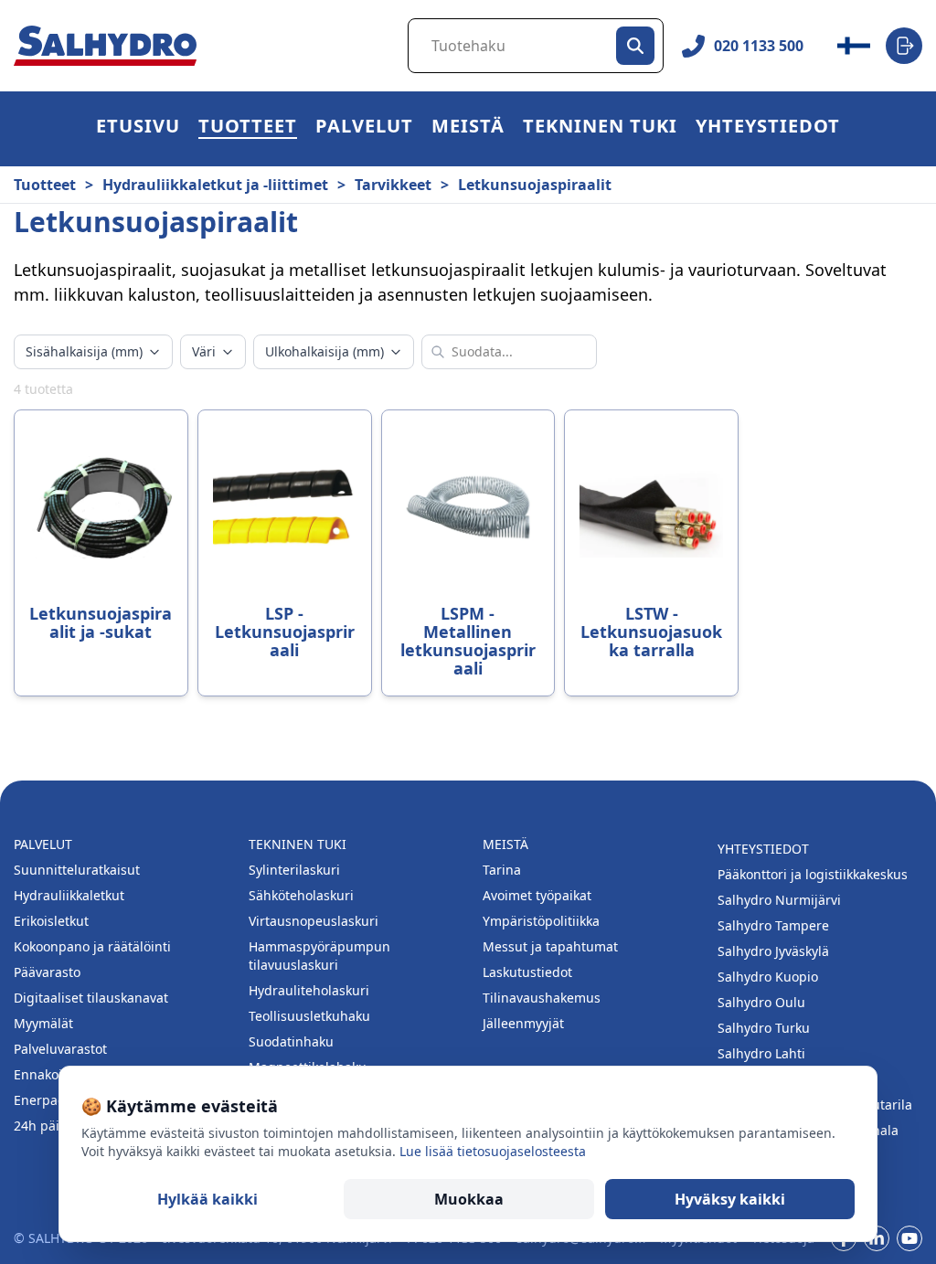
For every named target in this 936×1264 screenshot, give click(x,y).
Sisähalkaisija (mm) (84, 351)
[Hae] (635, 46)
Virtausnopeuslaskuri (313, 920)
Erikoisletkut (51, 920)
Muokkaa (469, 1199)
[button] (247, 128)
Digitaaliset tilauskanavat (91, 997)
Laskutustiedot (527, 972)
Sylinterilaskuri (294, 869)
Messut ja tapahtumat (550, 946)
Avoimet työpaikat (537, 895)
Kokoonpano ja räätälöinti (92, 946)
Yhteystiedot (768, 128)
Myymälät (43, 1023)
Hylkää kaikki (207, 1199)
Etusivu (138, 128)
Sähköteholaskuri (301, 895)
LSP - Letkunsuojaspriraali (285, 631)
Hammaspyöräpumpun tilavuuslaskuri (319, 955)
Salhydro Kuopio (768, 976)
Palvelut (364, 128)
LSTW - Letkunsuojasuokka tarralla (651, 631)
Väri (204, 351)
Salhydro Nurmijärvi (779, 899)
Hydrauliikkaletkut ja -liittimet (215, 185)
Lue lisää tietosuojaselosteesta (492, 1151)
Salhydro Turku (764, 1027)
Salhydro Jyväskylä (773, 951)
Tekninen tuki (600, 128)
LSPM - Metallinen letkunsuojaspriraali (468, 640)
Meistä (468, 128)
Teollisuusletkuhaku (309, 1016)
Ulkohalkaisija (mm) (324, 351)
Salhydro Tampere (773, 925)
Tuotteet (247, 128)
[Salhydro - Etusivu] (105, 46)
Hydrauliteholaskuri (309, 990)
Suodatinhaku (291, 1041)
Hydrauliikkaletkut (69, 895)
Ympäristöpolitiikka (541, 920)
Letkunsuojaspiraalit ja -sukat (100, 622)
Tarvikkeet (393, 185)
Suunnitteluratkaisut (77, 869)
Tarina (502, 869)
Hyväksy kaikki (730, 1199)
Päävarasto (47, 972)
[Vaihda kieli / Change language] (853, 45)
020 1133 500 (758, 46)
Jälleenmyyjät (523, 1023)
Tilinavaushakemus (542, 997)
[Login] (904, 45)
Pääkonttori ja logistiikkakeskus (813, 874)
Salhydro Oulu (761, 1002)
